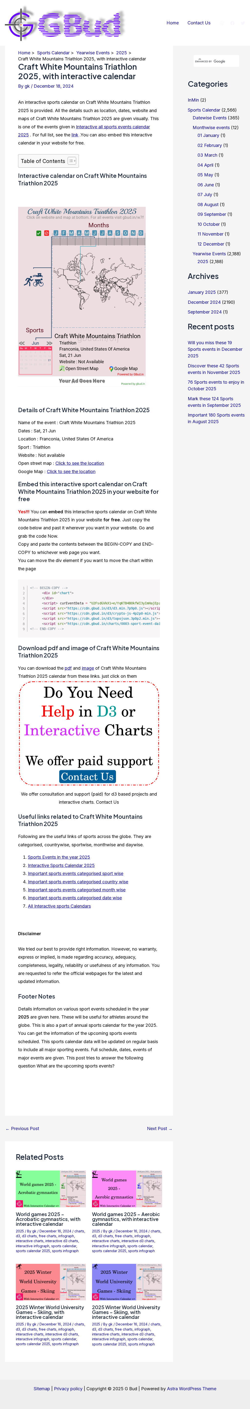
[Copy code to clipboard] (152, 591)
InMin (193, 100)
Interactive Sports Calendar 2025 (61, 865)
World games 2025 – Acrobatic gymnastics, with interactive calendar (48, 1219)
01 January (208, 135)
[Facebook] (232, 23)
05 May (205, 174)
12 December (211, 244)
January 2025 (202, 292)
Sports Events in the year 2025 (59, 857)
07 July (205, 194)
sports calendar (63, 1246)
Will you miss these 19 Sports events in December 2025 (215, 349)
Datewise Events (210, 117)
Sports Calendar (204, 110)
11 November (210, 234)
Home (173, 22)
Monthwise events (211, 127)
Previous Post (22, 1128)
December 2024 (204, 302)
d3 (18, 1236)
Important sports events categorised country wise (78, 881)
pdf (68, 668)
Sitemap (42, 1388)
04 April (205, 165)
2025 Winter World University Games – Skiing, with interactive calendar (50, 1312)
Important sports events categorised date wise (75, 897)
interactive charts (29, 1241)
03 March (207, 155)
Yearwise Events (209, 253)
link (75, 134)
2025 (20, 1231)
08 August (208, 204)
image (88, 668)
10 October (209, 224)
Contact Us (199, 22)
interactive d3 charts (61, 1241)
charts (79, 1231)
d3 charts (29, 1236)
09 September (212, 214)
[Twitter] (243, 23)
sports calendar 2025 (33, 1251)
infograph (66, 1236)
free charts (47, 1236)
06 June (206, 184)
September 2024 (205, 311)
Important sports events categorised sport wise (75, 873)
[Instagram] (222, 23)
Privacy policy (68, 1388)
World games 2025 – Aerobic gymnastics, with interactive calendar (126, 1219)
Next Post (160, 1128)
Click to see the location (79, 463)
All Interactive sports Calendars (59, 906)
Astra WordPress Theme (191, 1388)
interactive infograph (32, 1246)
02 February (210, 145)
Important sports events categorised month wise (76, 889)
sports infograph (65, 1251)
